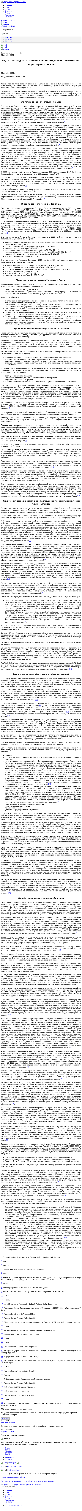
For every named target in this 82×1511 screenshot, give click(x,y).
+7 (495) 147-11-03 (8, 1431)
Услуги (7, 9)
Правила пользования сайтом (13, 1477)
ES (10, 41)
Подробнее (5, 1418)
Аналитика (9, 15)
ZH (11, 39)
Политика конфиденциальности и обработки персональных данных (27, 1481)
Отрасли (8, 11)
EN (10, 38)
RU (6, 33)
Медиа (7, 13)
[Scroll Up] (2, 1509)
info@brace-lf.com (8, 1422)
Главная (8, 5)
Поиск (3, 1486)
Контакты (8, 17)
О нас (7, 7)
